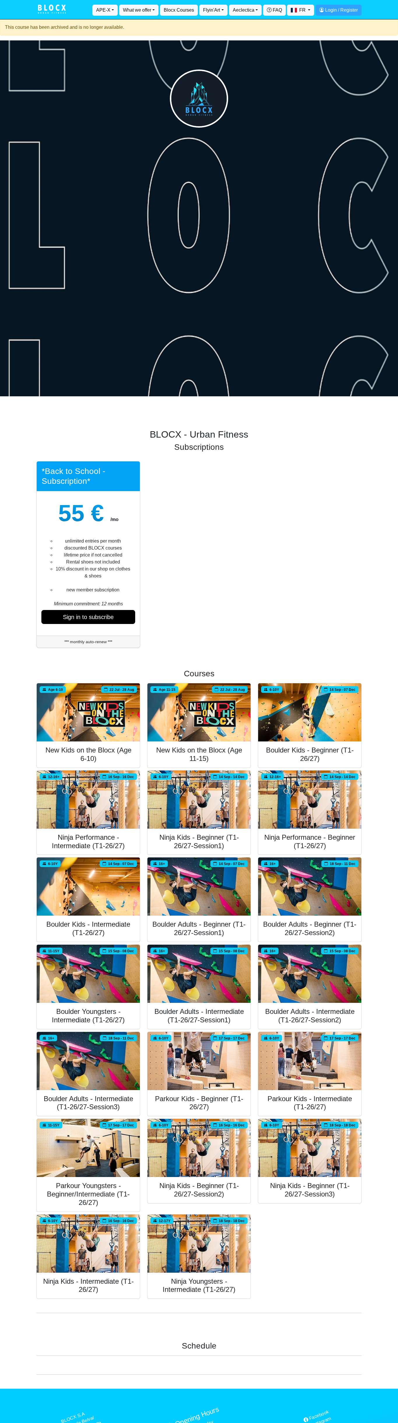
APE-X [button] (103, 10)
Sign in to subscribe (88, 617)
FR (302, 10)
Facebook (318, 1415)
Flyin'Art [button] (211, 10)
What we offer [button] (137, 10)
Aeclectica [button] (243, 10)
